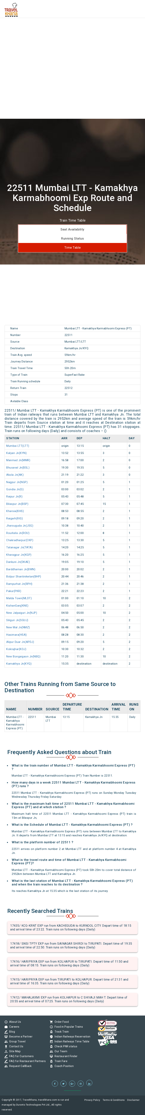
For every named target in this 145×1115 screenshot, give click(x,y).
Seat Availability (72, 229)
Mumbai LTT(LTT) (17, 446)
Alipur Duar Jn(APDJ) (20, 642)
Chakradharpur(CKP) (19, 540)
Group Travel (16, 1041)
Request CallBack (19, 1066)
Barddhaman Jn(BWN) (20, 569)
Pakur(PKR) (13, 591)
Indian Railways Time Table (71, 1041)
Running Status (72, 238)
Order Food (61, 1021)
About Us (14, 1021)
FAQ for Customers (20, 1056)
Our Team (60, 1051)
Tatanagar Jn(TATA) (19, 547)
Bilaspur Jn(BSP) (17, 504)
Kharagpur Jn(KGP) (19, 554)
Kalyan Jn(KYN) (16, 453)
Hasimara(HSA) (16, 634)
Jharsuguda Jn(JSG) (19, 525)
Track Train (61, 1031)
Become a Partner (19, 1036)
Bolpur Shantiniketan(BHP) (23, 576)
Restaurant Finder (65, 1056)
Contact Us (15, 1046)
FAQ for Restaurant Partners (26, 1061)
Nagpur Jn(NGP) (17, 482)
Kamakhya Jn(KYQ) (19, 663)
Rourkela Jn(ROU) (17, 533)
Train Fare (60, 1061)
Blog (11, 1031)
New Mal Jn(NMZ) (18, 627)
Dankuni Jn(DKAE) (18, 562)
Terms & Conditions (114, 1100)
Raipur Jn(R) (14, 496)
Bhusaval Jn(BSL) (17, 467)
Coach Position (63, 1066)
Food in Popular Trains (68, 1026)
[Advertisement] (72, 26)
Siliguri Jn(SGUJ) (17, 620)
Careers (13, 1026)
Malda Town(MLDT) (19, 598)
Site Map (14, 1051)
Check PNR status (65, 1046)
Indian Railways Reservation (71, 1036)
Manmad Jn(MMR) (18, 460)
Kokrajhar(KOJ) (16, 649)
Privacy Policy (92, 1100)
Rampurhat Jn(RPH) (19, 584)
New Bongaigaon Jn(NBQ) (23, 656)
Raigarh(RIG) (14, 518)
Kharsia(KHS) (15, 511)
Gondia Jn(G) (15, 489)
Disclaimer (133, 1100)
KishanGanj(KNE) (17, 605)
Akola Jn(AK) (15, 474)
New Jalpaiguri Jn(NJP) (21, 613)
